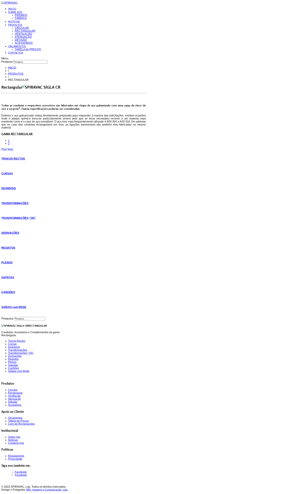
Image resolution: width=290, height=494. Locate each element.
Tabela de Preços (18, 420)
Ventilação (14, 395)
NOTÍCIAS (14, 21)
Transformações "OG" (21, 353)
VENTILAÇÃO (23, 33)
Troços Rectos (16, 341)
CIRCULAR (22, 27)
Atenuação (14, 399)
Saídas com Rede (18, 371)
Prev (4, 149)
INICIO (12, 8)
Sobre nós (14, 437)
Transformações (17, 350)
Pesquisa (7, 61)
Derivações (15, 356)
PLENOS (7, 262)
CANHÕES (8, 292)
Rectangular (15, 392)
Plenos (12, 362)
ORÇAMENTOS (17, 46)
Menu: (5, 58)
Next (10, 149)
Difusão (12, 402)
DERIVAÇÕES (10, 233)
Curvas (12, 344)
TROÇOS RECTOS (13, 158)
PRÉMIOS (21, 15)
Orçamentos (15, 417)
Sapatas (13, 365)
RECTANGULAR (25, 30)
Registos (13, 359)
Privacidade (15, 458)
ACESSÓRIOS (24, 43)
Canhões (13, 368)
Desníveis (14, 347)
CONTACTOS (15, 52)
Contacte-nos (16, 443)
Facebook (21, 472)
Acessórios (14, 405)
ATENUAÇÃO (23, 37)
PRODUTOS (15, 24)
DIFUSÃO (21, 40)
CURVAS (7, 173)
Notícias (13, 440)
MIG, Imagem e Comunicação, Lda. (47, 489)
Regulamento (16, 455)
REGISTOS (8, 247)
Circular (12, 389)
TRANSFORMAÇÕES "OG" (18, 218)
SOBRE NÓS (15, 12)
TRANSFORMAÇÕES (15, 203)
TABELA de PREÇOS (28, 49)
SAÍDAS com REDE (13, 307)
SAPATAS (7, 277)
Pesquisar (7, 318)
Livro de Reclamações (21, 423)
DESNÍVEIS (8, 188)
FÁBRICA (21, 18)
